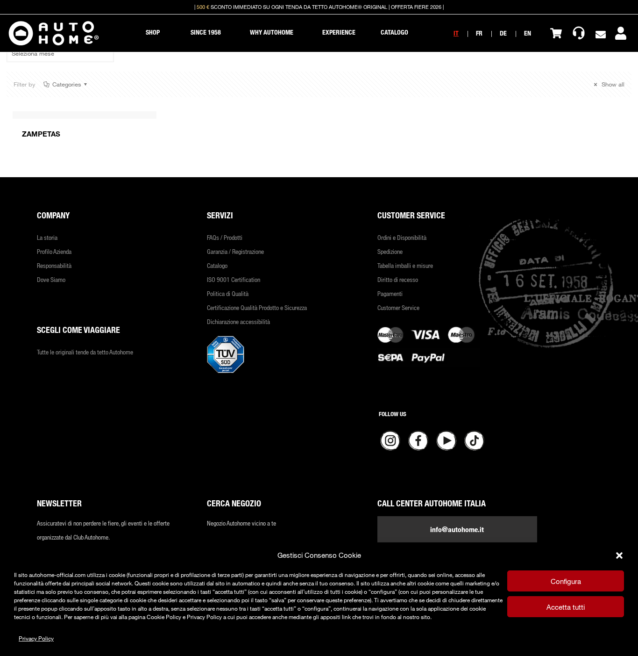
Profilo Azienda (54, 251)
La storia (47, 237)
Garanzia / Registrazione (235, 251)
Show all (612, 84)
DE (503, 33)
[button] (619, 555)
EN (527, 33)
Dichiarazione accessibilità (238, 321)
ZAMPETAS (41, 134)
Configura (566, 581)
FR (479, 33)
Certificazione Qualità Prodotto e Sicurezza (257, 307)
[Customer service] (578, 33)
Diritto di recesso (397, 279)
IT (456, 33)
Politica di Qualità (227, 293)
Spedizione (390, 251)
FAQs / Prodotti (224, 237)
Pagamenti (390, 293)
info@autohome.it (457, 529)
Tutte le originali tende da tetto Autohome (85, 352)
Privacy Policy (36, 638)
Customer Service (398, 307)
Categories (66, 84)
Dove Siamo (51, 279)
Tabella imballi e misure (405, 265)
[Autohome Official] (53, 33)
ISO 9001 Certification (233, 279)
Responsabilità (54, 265)
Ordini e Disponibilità (401, 237)
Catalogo (217, 265)
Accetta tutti (565, 607)
